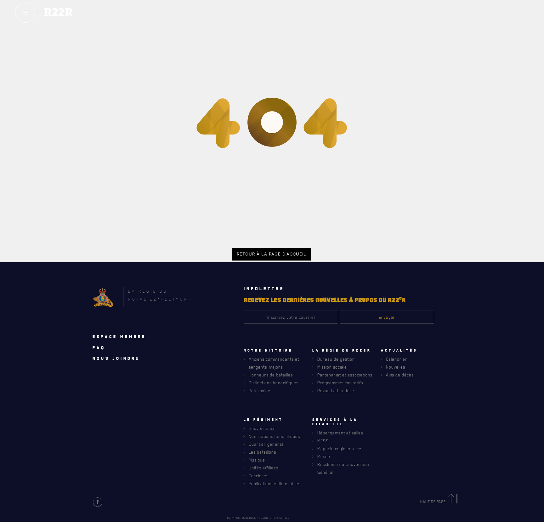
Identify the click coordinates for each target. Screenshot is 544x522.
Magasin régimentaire (339, 448)
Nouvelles (395, 367)
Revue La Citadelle (335, 390)
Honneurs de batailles (271, 374)
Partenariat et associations (344, 374)
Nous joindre (116, 358)
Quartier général (266, 444)
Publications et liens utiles (274, 483)
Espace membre (119, 336)
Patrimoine (259, 390)
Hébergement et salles (340, 432)
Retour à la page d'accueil (271, 253)
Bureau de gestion (336, 359)
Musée (323, 456)
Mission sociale (332, 367)
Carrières (259, 475)
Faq (99, 347)
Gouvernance (262, 428)
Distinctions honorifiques (273, 382)
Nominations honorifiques (274, 436)
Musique (257, 459)
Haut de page (433, 501)
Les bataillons (262, 452)
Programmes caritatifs (340, 382)
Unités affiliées (263, 467)
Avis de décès (400, 374)
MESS (323, 440)
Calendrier (396, 359)
